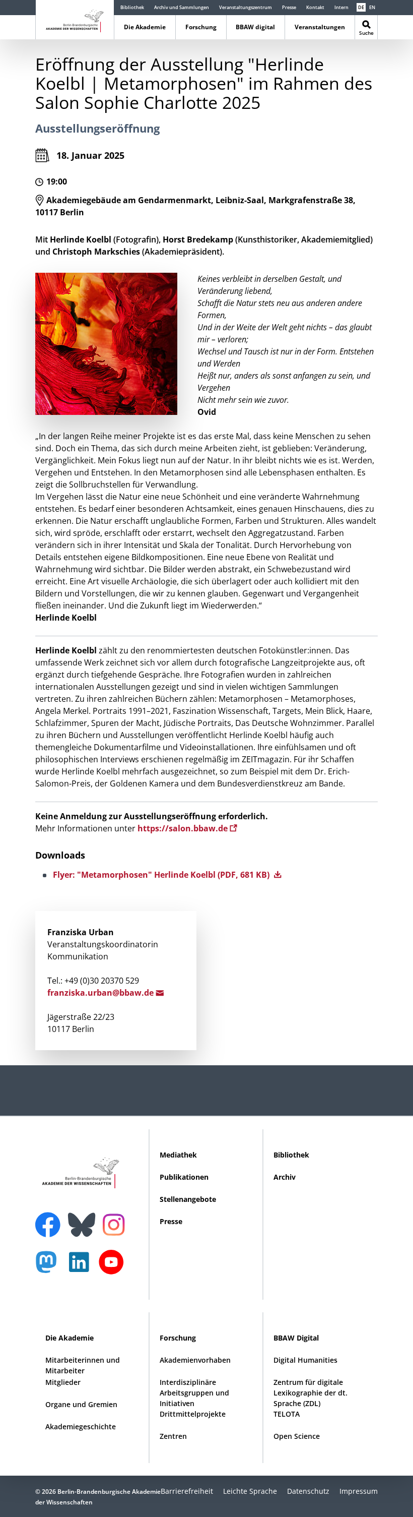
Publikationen (184, 1177)
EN (372, 7)
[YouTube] (114, 1267)
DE (361, 7)
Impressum (358, 1491)
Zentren (173, 1436)
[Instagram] (116, 1223)
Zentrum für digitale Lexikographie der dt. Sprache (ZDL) (310, 1392)
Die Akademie (145, 27)
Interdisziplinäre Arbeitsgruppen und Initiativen (194, 1392)
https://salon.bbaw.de (183, 828)
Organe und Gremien (81, 1404)
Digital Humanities (305, 1360)
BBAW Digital (296, 1338)
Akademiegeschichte (80, 1426)
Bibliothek (132, 7)
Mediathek (178, 1155)
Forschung (201, 27)
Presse (289, 7)
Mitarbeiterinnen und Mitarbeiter (82, 1365)
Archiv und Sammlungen (181, 7)
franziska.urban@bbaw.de (101, 992)
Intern (341, 7)
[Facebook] (50, 1218)
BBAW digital (255, 27)
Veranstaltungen (320, 27)
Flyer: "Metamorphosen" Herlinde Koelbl (162, 874)
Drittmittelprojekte (193, 1414)
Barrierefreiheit (187, 1491)
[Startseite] (75, 19)
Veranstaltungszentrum (245, 7)
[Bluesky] (84, 1218)
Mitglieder (63, 1382)
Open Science (296, 1436)
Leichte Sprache (250, 1491)
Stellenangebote (188, 1199)
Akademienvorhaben (195, 1360)
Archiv (284, 1177)
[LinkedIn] (81, 1267)
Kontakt (315, 7)
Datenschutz (308, 1491)
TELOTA (286, 1414)
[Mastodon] (49, 1267)
